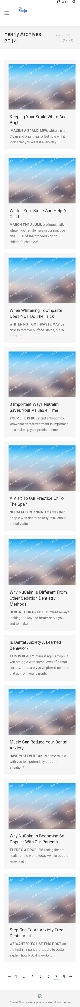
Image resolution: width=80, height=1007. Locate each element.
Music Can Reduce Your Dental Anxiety (38, 745)
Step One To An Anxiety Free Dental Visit (36, 932)
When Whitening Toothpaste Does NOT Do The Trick (36, 313)
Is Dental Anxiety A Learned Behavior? (35, 645)
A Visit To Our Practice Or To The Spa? (37, 501)
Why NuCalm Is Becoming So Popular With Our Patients (37, 838)
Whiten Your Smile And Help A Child (38, 213)
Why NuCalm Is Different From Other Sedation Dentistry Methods (38, 598)
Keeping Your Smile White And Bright (38, 119)
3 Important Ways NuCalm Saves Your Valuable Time (34, 407)
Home (59, 35)
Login (65, 1)
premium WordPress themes (53, 1002)
